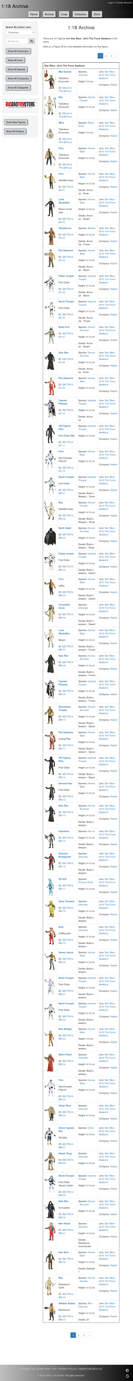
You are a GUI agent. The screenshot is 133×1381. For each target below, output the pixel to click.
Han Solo (64, 1252)
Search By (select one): (18, 27)
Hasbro (114, 84)
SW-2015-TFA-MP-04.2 (66, 115)
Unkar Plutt (65, 1105)
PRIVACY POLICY (68, 1368)
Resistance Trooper (65, 708)
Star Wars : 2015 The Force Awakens (107, 75)
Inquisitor (64, 831)
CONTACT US (27, 1368)
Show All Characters (18, 51)
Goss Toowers (66, 901)
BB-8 (61, 122)
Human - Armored (86, 328)
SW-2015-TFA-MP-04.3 (66, 140)
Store (97, 14)
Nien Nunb (64, 1223)
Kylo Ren (63, 352)
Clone (91, 1127)
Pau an (91, 831)
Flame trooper (66, 275)
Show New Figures (15, 122)
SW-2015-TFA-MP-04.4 (66, 166)
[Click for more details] (50, 79)
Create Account (124, 2)
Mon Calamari (85, 1305)
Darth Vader (65, 528)
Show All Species (16, 69)
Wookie (91, 228)
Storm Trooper (66, 301)
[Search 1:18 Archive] (31, 41)
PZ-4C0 (62, 879)
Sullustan (83, 1226)
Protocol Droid (85, 882)
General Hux (65, 783)
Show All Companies (18, 78)
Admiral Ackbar (67, 1303)
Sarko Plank (65, 1054)
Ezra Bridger (65, 1029)
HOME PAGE (43, 1368)
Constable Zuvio (64, 606)
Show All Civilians (15, 131)
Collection (80, 14)
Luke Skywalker (64, 201)
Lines (64, 14)
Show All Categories (18, 87)
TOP (54, 1368)
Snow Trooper (66, 977)
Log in (111, 2)
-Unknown (83, 73)
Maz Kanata (65, 71)
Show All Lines (15, 60)
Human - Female (86, 98)
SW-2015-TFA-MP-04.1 (66, 89)
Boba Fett (64, 327)
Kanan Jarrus (66, 952)
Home (33, 14)
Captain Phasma (63, 402)
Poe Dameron (66, 250)
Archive (49, 14)
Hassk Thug (65, 1153)
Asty (61, 926)
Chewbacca (65, 228)
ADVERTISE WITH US (90, 1368)
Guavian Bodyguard (65, 855)
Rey (61, 97)
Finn (61, 148)
